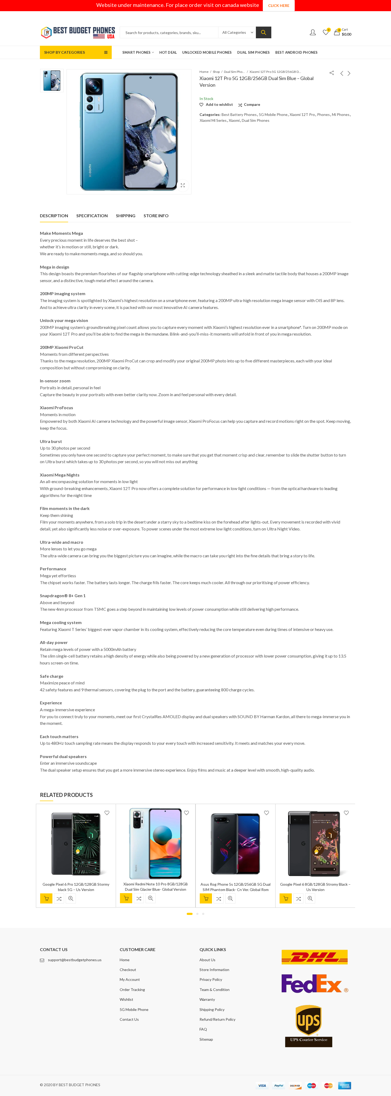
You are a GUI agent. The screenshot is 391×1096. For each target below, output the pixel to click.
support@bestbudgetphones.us (75, 959)
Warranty (207, 999)
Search (263, 32)
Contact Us (129, 1019)
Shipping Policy (211, 1009)
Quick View (71, 898)
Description (54, 215)
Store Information (214, 969)
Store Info (156, 215)
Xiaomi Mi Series (213, 120)
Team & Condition (214, 989)
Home (204, 72)
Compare (252, 104)
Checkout (128, 969)
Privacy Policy (210, 979)
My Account (130, 979)
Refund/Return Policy (217, 1019)
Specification (92, 215)
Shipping (125, 215)
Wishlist (126, 999)
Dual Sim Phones (234, 72)
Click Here (278, 5)
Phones (323, 114)
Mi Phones (341, 114)
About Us (207, 959)
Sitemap (206, 1039)
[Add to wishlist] (107, 813)
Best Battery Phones (239, 114)
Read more (46, 898)
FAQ (203, 1029)
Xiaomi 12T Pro (302, 114)
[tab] (54, 215)
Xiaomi (234, 120)
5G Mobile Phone (273, 114)
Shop (216, 72)
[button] (189, 913)
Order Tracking (132, 989)
